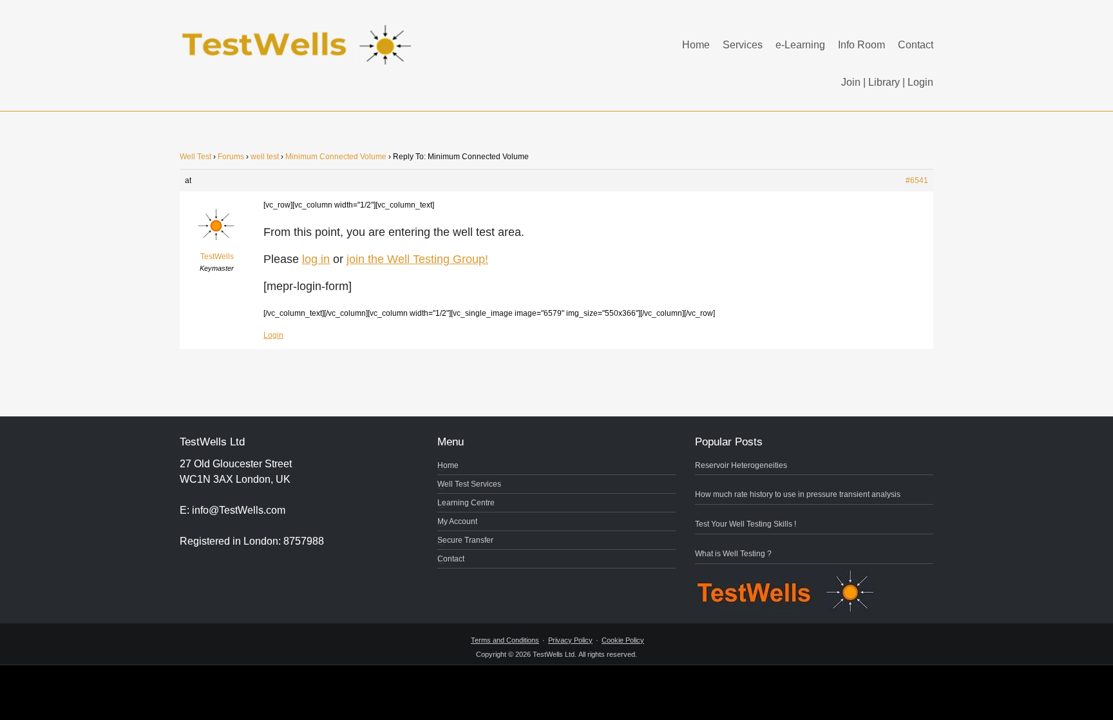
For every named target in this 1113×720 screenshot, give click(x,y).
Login (920, 82)
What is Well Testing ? (733, 553)
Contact (915, 44)
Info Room (861, 44)
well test (265, 156)
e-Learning (800, 44)
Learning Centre (466, 502)
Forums (231, 156)
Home (696, 44)
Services (743, 44)
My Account (457, 521)
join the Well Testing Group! (417, 259)
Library (884, 82)
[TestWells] (299, 34)
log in (316, 259)
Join (851, 82)
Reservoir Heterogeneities (741, 465)
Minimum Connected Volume (335, 156)
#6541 (917, 180)
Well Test (195, 156)
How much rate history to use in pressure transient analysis (797, 494)
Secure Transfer (465, 540)
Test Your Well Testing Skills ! (745, 524)
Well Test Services (469, 484)
